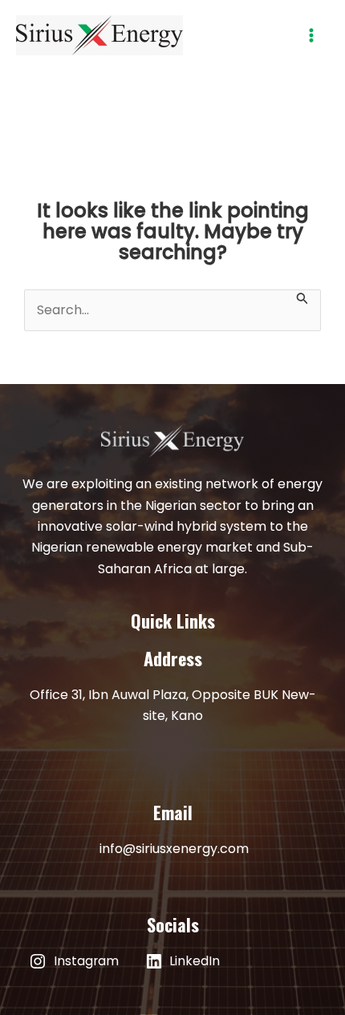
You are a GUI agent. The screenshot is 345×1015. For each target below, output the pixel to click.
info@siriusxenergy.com (174, 848)
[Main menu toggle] (311, 35)
